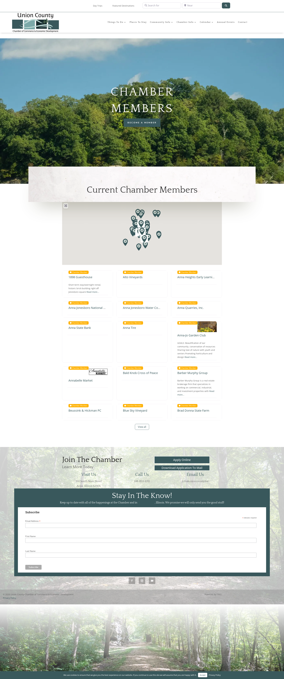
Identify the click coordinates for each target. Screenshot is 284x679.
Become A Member (142, 122)
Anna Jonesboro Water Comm (143, 308)
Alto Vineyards (133, 277)
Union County (146, 502)
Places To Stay (138, 22)
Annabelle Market (80, 380)
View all (142, 426)
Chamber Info (185, 22)
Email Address (32, 521)
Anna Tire (129, 328)
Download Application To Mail (182, 468)
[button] (125, 242)
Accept (203, 675)
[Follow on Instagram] (142, 580)
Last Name (30, 551)
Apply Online (182, 460)
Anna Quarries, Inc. (190, 308)
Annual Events (226, 22)
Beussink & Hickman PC (84, 410)
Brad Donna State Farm (193, 410)
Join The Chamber (92, 460)
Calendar (205, 22)
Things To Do (115, 22)
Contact (242, 22)
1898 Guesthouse (80, 277)
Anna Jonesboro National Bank (89, 308)
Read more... (93, 291)
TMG (219, 594)
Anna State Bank (79, 328)
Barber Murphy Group (192, 373)
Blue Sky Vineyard (135, 410)
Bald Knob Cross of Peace (140, 373)
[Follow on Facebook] (132, 580)
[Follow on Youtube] (152, 580)
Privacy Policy (9, 598)
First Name (30, 536)
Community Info (160, 22)
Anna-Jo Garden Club (191, 335)
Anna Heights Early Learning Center (201, 277)
